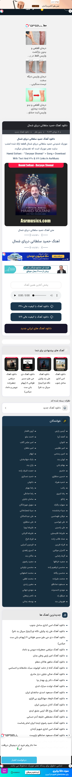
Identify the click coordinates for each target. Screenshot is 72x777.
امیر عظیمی (60, 448)
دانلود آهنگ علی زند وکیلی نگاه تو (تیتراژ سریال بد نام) (38, 631)
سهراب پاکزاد (59, 505)
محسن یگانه (59, 573)
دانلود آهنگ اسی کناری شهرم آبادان (47, 729)
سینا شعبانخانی (26, 510)
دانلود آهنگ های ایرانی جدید (36, 328)
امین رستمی (59, 454)
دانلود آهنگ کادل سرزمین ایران (49, 705)
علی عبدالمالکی (26, 516)
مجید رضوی (27, 561)
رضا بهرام (29, 488)
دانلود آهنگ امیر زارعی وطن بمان (49, 656)
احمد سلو (29, 437)
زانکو (63, 499)
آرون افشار (28, 431)
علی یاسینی (60, 527)
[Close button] (70, 11)
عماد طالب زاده (58, 539)
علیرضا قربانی (27, 533)
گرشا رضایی (60, 556)
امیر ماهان (28, 448)
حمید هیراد (60, 482)
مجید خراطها (59, 561)
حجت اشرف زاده (26, 471)
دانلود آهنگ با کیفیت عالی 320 (34, 306)
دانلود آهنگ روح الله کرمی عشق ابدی (47, 711)
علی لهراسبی (59, 522)
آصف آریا (61, 437)
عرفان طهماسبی (58, 516)
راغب (62, 488)
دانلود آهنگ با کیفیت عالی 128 (34, 317)
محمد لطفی (28, 579)
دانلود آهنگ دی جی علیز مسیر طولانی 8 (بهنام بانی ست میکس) (37, 640)
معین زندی (28, 584)
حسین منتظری (58, 476)
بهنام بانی (61, 465)
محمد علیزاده (59, 579)
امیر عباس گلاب (26, 442)
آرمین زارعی (60, 431)
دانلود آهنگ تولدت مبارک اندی (50, 686)
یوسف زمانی (28, 601)
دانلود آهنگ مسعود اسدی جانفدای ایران (45, 692)
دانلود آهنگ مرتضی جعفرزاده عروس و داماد (43, 649)
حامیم (62, 471)
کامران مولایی (59, 550)
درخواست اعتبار (19, 760)
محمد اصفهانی (26, 573)
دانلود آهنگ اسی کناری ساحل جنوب (47, 625)
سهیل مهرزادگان (26, 505)
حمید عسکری (27, 476)
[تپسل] (4, 254)
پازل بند (29, 465)
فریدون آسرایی (27, 544)
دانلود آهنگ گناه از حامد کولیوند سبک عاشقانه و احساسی (37, 668)
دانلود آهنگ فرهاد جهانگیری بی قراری (47, 698)
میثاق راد (61, 596)
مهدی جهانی (27, 590)
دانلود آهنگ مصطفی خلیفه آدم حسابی (46, 717)
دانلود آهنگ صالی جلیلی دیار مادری (47, 674)
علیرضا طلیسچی (58, 533)
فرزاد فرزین (60, 544)
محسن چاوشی (26, 567)
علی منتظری (28, 522)
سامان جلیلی (27, 499)
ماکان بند (29, 556)
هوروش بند (60, 601)
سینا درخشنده (58, 510)
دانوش (30, 482)
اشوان (62, 442)
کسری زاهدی (27, 550)
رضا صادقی (28, 493)
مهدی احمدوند (58, 590)
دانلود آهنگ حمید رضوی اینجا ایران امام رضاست (41, 723)
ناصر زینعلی (28, 596)
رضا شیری (60, 493)
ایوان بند (61, 459)
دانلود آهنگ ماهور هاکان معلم (50, 662)
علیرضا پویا (28, 527)
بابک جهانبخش (26, 459)
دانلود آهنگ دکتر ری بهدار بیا (51, 680)
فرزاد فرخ (29, 539)
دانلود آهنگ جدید (52, 408)
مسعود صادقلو (58, 584)
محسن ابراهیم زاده (56, 567)
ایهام (31, 454)
